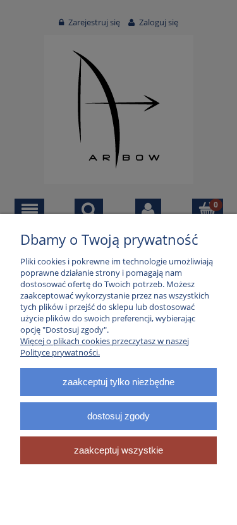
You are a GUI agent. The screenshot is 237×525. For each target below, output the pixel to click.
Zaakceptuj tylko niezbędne (118, 381)
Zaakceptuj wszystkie (118, 450)
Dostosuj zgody (118, 416)
